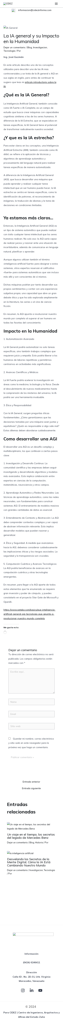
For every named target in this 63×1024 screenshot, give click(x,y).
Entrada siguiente (31, 788)
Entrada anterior (31, 782)
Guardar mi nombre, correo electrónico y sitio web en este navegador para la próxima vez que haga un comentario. (31, 743)
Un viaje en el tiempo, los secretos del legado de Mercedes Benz (31, 835)
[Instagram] (22, 990)
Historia (39, 842)
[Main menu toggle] (56, 3)
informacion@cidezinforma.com (34, 10)
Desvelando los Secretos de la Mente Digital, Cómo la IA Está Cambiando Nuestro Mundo (28, 862)
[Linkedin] (31, 990)
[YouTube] (40, 990)
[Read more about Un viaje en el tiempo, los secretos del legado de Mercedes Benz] (31, 826)
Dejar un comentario (14, 47)
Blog (29, 47)
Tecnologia (9, 50)
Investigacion (40, 47)
